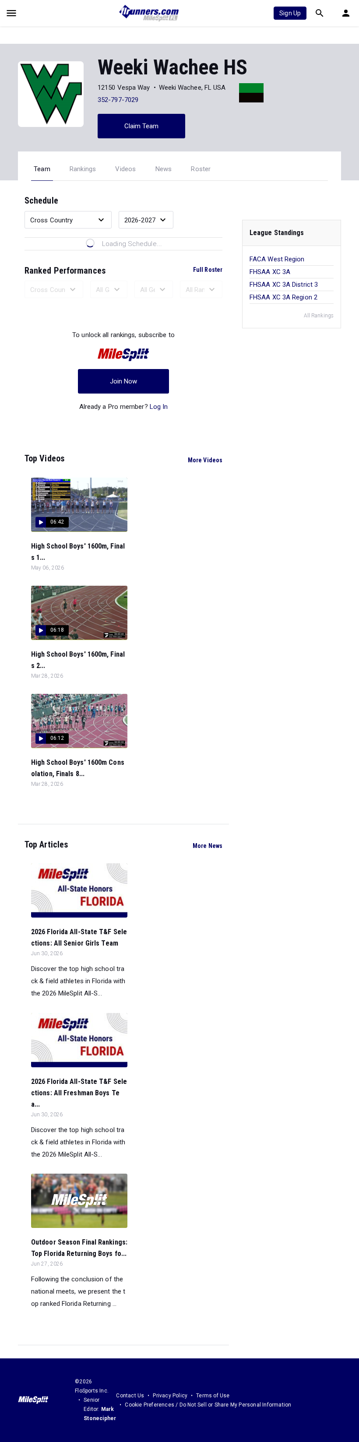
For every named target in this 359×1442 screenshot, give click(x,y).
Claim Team (141, 126)
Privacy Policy (170, 1396)
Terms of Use (212, 1396)
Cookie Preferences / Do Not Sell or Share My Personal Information (208, 1405)
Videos (125, 169)
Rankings (83, 169)
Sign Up (290, 13)
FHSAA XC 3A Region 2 (283, 297)
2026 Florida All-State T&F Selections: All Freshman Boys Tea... (79, 1092)
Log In (159, 407)
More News (207, 845)
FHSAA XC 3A (270, 272)
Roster (201, 169)
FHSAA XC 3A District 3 (284, 284)
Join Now (123, 381)
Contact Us (130, 1396)
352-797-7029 (118, 100)
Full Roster (207, 269)
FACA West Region (277, 259)
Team (42, 169)
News (163, 169)
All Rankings (319, 316)
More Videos (205, 460)
